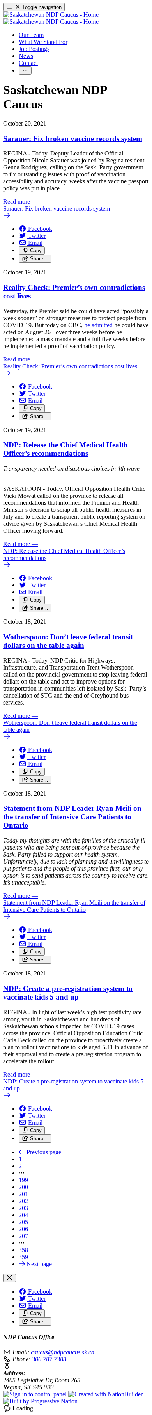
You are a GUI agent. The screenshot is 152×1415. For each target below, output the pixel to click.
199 (23, 1180)
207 (23, 1236)
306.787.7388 (49, 1359)
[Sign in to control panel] (35, 1394)
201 (23, 1194)
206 (23, 1229)
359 (23, 1257)
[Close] (9, 1278)
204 (23, 1215)
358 (23, 1250)
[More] (25, 70)
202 (23, 1201)
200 (23, 1187)
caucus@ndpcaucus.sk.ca (62, 1352)
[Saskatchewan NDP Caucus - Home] (51, 18)
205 (23, 1222)
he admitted (98, 325)
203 (23, 1208)
